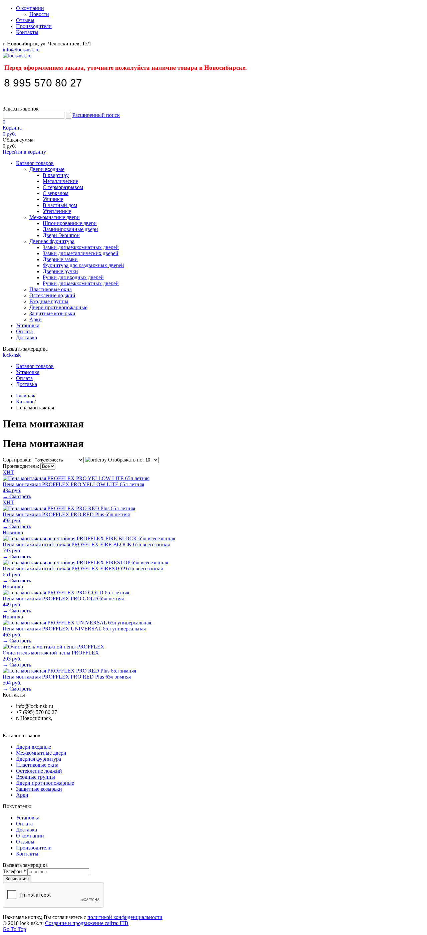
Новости (39, 14)
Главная (25, 395)
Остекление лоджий (52, 295)
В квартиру (56, 175)
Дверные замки (60, 259)
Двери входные (46, 169)
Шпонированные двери (70, 223)
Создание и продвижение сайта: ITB (86, 923)
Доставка (26, 337)
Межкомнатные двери (54, 217)
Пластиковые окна (50, 289)
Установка (27, 325)
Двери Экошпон (61, 235)
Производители (34, 26)
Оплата (24, 331)
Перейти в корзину (24, 152)
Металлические (60, 181)
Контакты (27, 32)
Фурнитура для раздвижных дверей (83, 265)
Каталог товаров (35, 163)
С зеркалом (55, 193)
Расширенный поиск (96, 115)
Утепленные (57, 211)
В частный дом (60, 205)
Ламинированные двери (70, 229)
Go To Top (14, 929)
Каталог (25, 401)
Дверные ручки (60, 271)
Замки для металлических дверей (80, 253)
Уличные (53, 199)
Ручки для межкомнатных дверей (81, 283)
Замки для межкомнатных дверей (81, 247)
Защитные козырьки (52, 313)
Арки (35, 319)
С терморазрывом (63, 187)
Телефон (14, 871)
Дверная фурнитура (51, 241)
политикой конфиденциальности (124, 917)
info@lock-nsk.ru (21, 49)
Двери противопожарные (58, 307)
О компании (30, 8)
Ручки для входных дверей (73, 277)
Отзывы (25, 20)
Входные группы (48, 301)
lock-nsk (12, 355)
